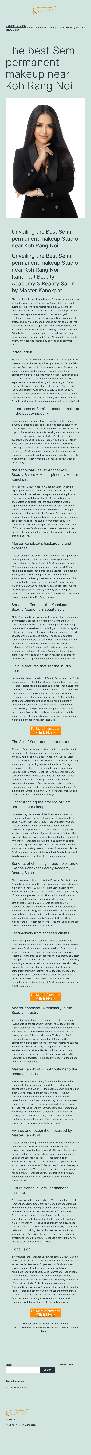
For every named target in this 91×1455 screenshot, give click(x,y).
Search (9, 1365)
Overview (26, 1327)
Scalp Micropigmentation (72, 27)
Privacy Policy (12, 1420)
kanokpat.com (16, 26)
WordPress (30, 1425)
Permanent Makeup (46, 27)
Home (30, 27)
